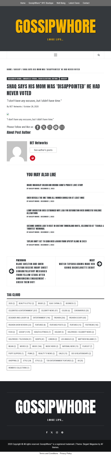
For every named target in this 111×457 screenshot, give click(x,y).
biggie (41, 303)
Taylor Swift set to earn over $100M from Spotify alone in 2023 (57, 241)
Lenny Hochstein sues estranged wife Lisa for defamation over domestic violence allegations (64, 212)
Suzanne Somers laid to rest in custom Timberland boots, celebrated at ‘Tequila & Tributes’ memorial (65, 227)
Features (75, 325)
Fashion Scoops (77, 318)
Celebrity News (49, 310)
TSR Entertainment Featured (60, 361)
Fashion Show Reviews (20, 325)
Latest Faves (74, 3)
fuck (12, 332)
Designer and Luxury (19, 318)
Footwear (91, 325)
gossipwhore (55, 26)
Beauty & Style (26, 303)
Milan (12, 346)
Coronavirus (81, 310)
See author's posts (43, 150)
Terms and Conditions (48, 453)
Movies (24, 346)
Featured (40, 325)
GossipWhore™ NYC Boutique (41, 3)
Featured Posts (58, 325)
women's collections (19, 368)
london (52, 339)
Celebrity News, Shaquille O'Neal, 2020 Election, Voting (33, 78)
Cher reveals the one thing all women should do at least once (55, 197)
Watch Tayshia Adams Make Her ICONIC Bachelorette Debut (77, 263)
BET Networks (15, 106)
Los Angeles (67, 339)
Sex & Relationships (81, 353)
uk (80, 361)
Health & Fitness (42, 332)
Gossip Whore (34, 188)
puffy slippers (16, 353)
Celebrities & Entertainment (23, 310)
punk (31, 353)
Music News (52, 346)
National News (70, 346)
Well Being (61, 3)
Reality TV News (46, 353)
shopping (14, 361)
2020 (12, 303)
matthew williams (87, 339)
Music (37, 346)
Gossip (64, 78)
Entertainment (41, 318)
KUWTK (39, 339)
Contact (86, 3)
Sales (63, 353)
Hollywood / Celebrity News (81, 332)
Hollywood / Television (20, 339)
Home (22, 3)
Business (71, 303)
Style (27, 361)
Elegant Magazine (90, 444)
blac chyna (55, 303)
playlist (87, 346)
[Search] (99, 55)
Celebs (66, 310)
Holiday (59, 332)
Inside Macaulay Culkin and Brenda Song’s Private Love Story (55, 185)
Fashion (59, 318)
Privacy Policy (66, 453)
